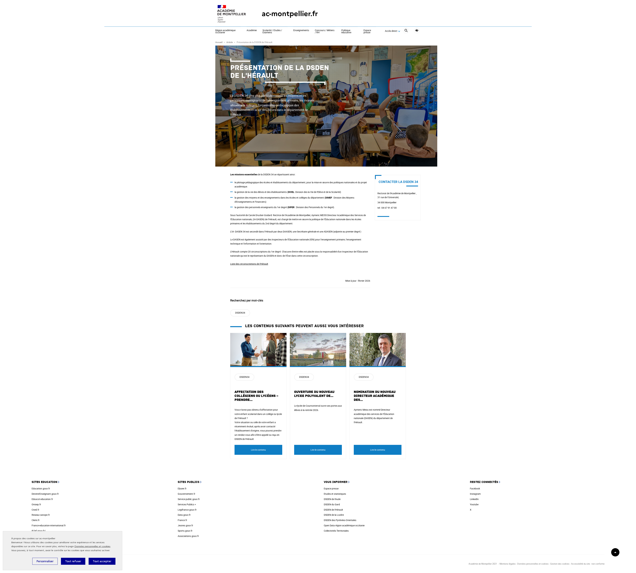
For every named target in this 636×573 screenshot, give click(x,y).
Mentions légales (508, 563)
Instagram (475, 493)
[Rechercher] (406, 31)
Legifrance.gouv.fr (187, 509)
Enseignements (301, 30)
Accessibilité (417, 30)
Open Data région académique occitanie (344, 525)
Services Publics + (187, 504)
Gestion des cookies (559, 563)
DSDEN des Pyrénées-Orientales (340, 520)
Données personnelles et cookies (92, 546)
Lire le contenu (258, 449)
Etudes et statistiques (335, 493)
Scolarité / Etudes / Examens (272, 31)
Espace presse (367, 31)
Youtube (474, 504)
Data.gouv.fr (184, 514)
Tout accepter (102, 561)
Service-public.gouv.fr (189, 499)
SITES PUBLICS (188, 482)
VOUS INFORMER (335, 482)
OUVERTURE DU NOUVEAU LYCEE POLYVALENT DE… (314, 394)
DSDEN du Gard (332, 504)
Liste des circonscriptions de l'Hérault (249, 263)
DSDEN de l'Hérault (333, 509)
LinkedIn (474, 499)
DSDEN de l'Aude (332, 499)
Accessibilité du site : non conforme (588, 563)
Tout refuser (73, 561)
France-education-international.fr (49, 525)
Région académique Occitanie (225, 31)
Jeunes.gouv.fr (185, 525)
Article (229, 42)
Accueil (218, 42)
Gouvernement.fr (186, 493)
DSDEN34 (240, 312)
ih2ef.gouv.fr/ (39, 530)
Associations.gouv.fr (188, 536)
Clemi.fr (36, 520)
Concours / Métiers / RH (324, 31)
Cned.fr (35, 509)
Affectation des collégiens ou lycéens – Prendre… (256, 396)
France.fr (182, 520)
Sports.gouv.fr (185, 530)
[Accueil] (231, 13)
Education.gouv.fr (41, 488)
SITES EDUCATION (44, 482)
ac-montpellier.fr (290, 13)
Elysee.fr (182, 488)
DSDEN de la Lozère (334, 514)
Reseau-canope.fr (41, 514)
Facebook (475, 488)
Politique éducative (346, 31)
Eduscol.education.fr (42, 499)
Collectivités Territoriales (336, 530)
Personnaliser (44, 561)
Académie (252, 30)
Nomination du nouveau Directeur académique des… (375, 396)
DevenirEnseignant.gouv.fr (45, 493)
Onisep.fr (36, 504)
